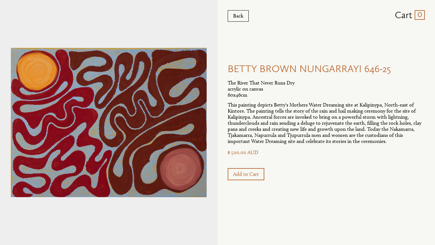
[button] (407, 15)
